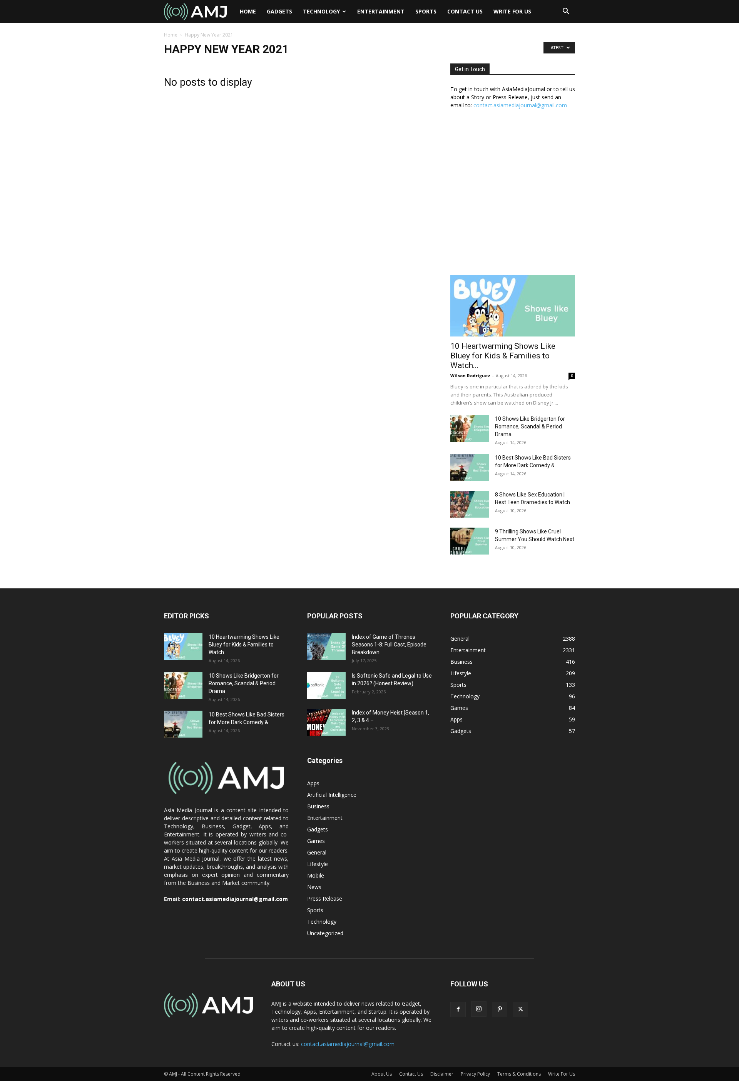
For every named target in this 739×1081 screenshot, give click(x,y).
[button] (566, 12)
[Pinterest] (499, 1009)
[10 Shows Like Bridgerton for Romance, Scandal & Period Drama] (469, 428)
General (316, 852)
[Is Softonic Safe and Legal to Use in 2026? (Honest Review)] (326, 685)
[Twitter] (520, 1009)
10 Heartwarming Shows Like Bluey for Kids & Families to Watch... (502, 355)
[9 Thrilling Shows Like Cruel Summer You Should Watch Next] (469, 541)
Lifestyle (317, 864)
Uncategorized (325, 933)
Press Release (324, 898)
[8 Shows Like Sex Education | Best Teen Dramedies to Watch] (469, 504)
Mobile (315, 875)
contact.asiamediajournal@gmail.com (520, 105)
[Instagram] (479, 1009)
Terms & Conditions (519, 1074)
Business (318, 806)
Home (248, 11)
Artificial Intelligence (331, 794)
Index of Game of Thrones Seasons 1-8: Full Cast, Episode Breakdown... (389, 644)
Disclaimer (441, 1074)
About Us (381, 1074)
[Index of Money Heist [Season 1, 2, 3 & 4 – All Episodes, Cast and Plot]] (326, 722)
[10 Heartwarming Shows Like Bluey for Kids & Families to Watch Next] (512, 305)
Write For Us (512, 11)
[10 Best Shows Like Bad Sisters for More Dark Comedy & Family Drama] (469, 467)
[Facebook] (458, 1009)
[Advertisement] (512, 196)
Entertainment (381, 11)
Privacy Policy (475, 1074)
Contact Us (465, 11)
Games (316, 840)
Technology (321, 11)
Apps (313, 783)
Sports (425, 11)
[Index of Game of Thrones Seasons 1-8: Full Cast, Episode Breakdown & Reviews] (326, 646)
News (314, 887)
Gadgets (279, 11)
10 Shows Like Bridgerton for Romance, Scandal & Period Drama (530, 426)
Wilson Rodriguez (470, 375)
